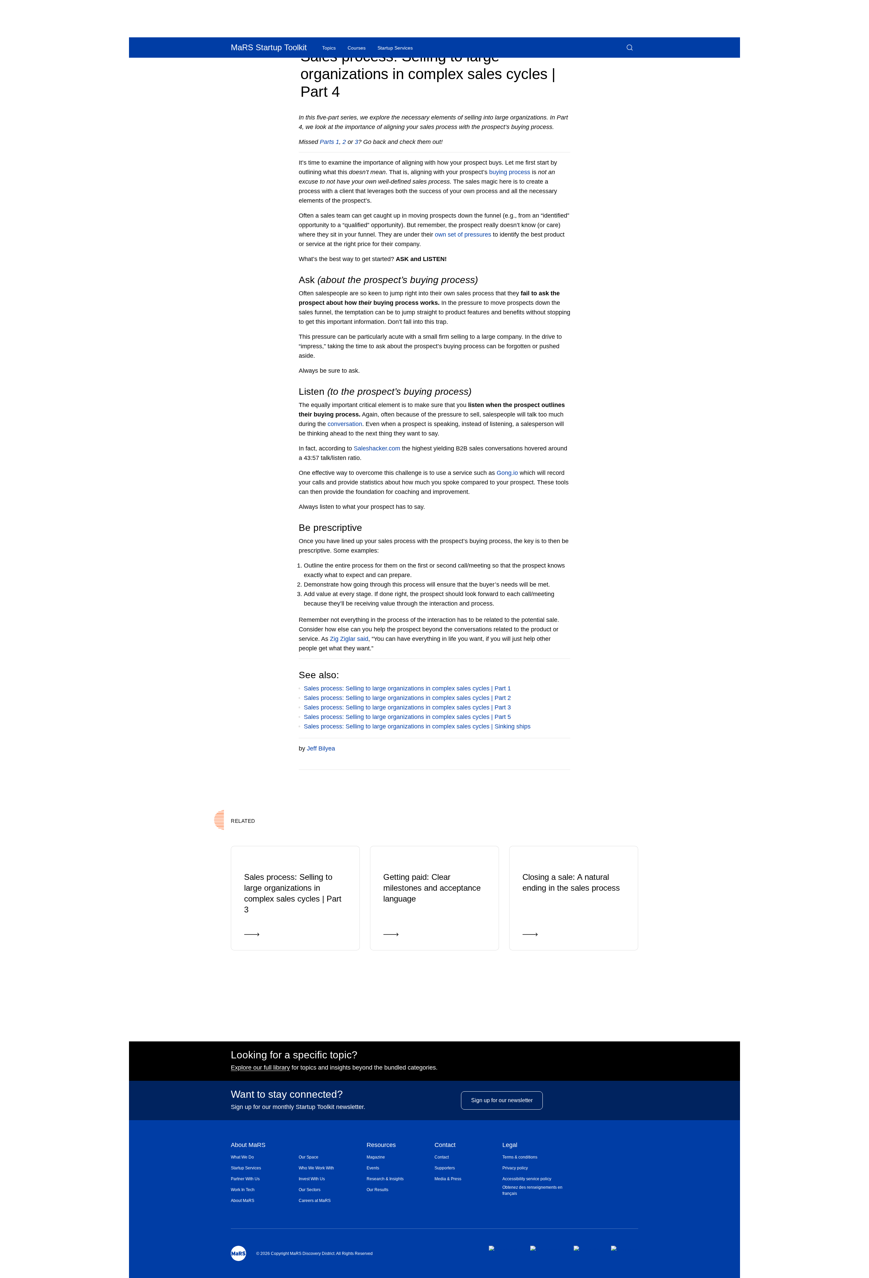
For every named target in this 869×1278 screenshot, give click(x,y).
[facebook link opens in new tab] (504, 1248)
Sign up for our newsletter (502, 1100)
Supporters (444, 1168)
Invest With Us (312, 1179)
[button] (630, 47)
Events (373, 1168)
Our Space (308, 1157)
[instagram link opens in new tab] (546, 1248)
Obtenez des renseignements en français (532, 1190)
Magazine (376, 1157)
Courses (357, 48)
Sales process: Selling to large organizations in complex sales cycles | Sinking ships (417, 726)
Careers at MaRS (315, 1200)
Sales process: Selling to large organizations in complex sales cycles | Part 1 (407, 688)
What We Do (242, 1157)
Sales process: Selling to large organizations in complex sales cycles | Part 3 (407, 707)
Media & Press (447, 1179)
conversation (345, 424)
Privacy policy (515, 1168)
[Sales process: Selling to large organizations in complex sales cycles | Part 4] (541, 779)
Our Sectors (309, 1189)
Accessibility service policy (526, 1179)
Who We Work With (316, 1168)
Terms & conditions (519, 1157)
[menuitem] (265, 1157)
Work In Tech (243, 1189)
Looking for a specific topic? (294, 1055)
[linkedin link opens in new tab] (587, 1248)
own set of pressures (463, 234)
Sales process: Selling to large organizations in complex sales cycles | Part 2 (407, 697)
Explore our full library (260, 1067)
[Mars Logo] (238, 1253)
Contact (445, 1145)
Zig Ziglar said (349, 638)
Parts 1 (329, 141)
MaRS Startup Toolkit (269, 47)
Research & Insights (385, 1179)
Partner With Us (245, 1179)
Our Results (377, 1189)
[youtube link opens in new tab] (624, 1248)
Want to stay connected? (287, 1094)
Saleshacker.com (377, 448)
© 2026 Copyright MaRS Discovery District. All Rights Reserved (314, 1253)
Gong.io (507, 472)
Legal (509, 1145)
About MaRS (248, 1145)
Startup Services (246, 1168)
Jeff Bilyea (321, 748)
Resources (381, 1145)
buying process (509, 172)
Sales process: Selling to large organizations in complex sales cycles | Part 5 (407, 717)
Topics (329, 48)
